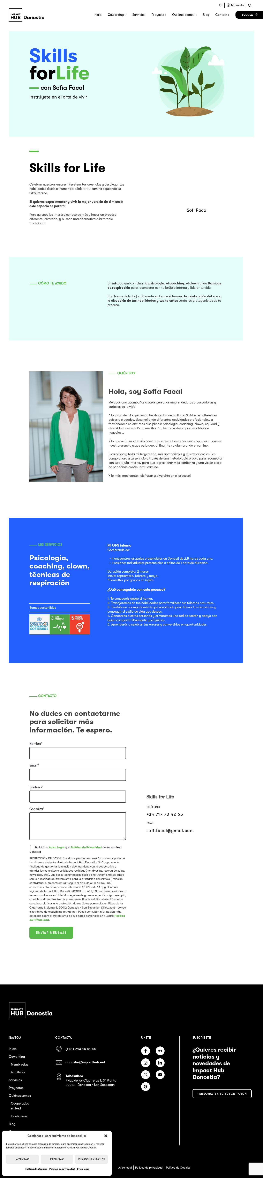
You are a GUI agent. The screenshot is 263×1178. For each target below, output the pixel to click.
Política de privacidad (62, 1169)
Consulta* (36, 809)
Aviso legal (83, 1169)
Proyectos (158, 15)
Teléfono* (36, 787)
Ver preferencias (91, 1159)
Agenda (247, 14)
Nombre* (35, 744)
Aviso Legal (57, 847)
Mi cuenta (237, 5)
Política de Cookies (36, 1169)
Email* (34, 765)
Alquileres (18, 1072)
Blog (206, 15)
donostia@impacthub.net (85, 1062)
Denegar (57, 1159)
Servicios (138, 15)
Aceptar (22, 1159)
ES (220, 5)
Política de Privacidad (86, 847)
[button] (106, 1136)
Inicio (98, 15)
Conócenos (19, 1116)
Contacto (222, 15)
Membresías (19, 1064)
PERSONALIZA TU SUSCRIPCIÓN (222, 1093)
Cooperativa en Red (20, 1106)
